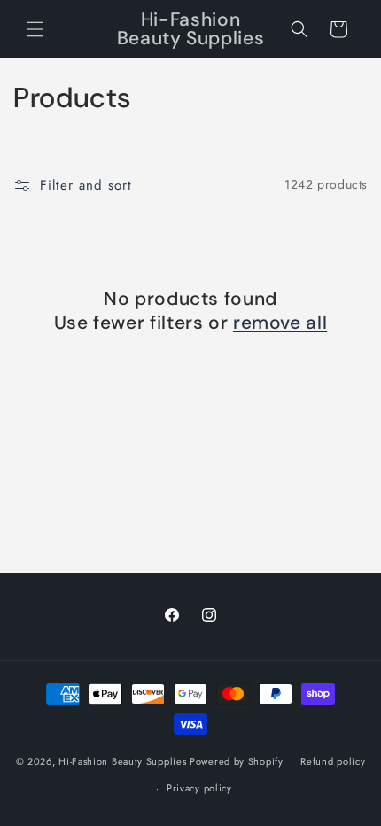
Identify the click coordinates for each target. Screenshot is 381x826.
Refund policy (332, 761)
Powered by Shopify (237, 760)
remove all (280, 323)
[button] (35, 29)
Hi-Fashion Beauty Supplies (122, 760)
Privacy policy (199, 788)
